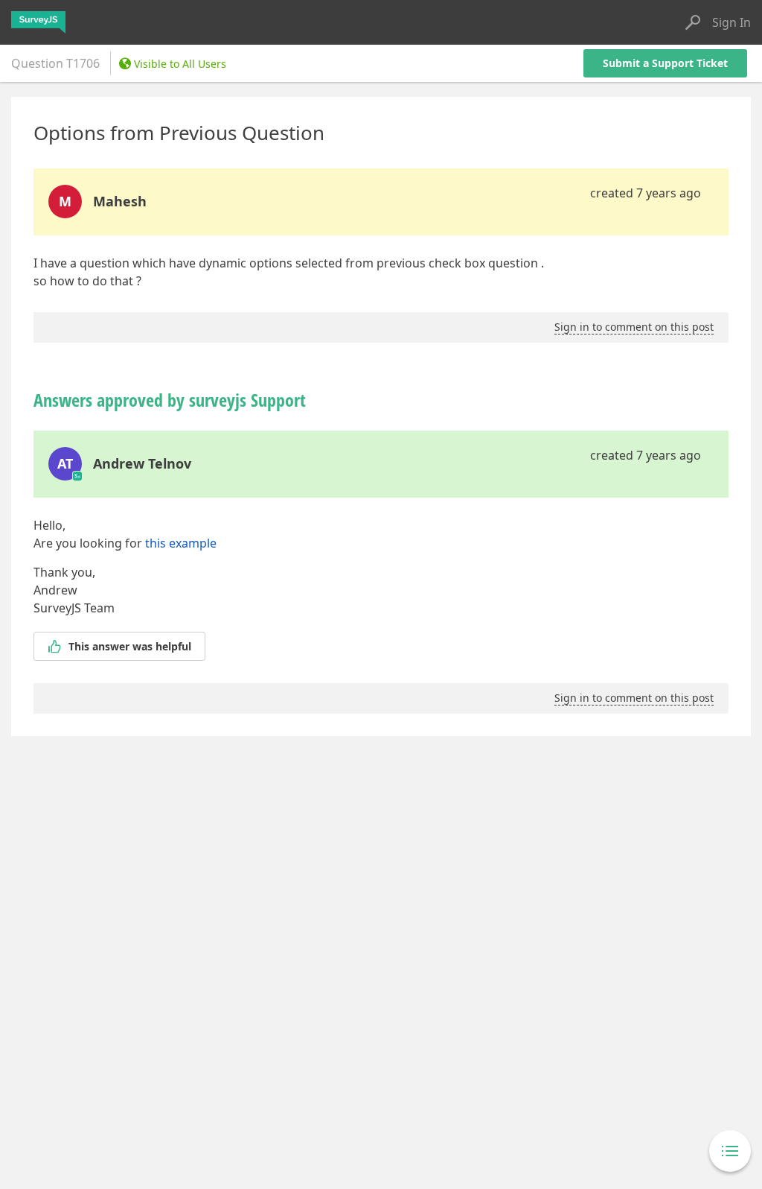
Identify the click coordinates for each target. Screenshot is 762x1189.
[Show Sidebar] (730, 1151)
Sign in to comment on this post (634, 327)
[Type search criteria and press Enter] (692, 22)
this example (181, 543)
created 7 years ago (645, 193)
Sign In (731, 22)
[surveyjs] (38, 22)
